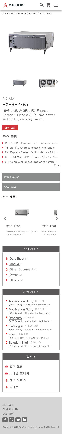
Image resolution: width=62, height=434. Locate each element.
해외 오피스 (17, 380)
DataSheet (16, 258)
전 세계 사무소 (11, 409)
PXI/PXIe (22, 13)
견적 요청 (16, 366)
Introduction (11, 176)
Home (5, 13)
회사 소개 (8, 404)
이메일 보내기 (19, 373)
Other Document (21, 269)
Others (14, 280)
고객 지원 (8, 414)
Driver (13, 274)
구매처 (14, 387)
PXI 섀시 (33, 13)
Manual (14, 263)
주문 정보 (10, 186)
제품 (13, 13)
